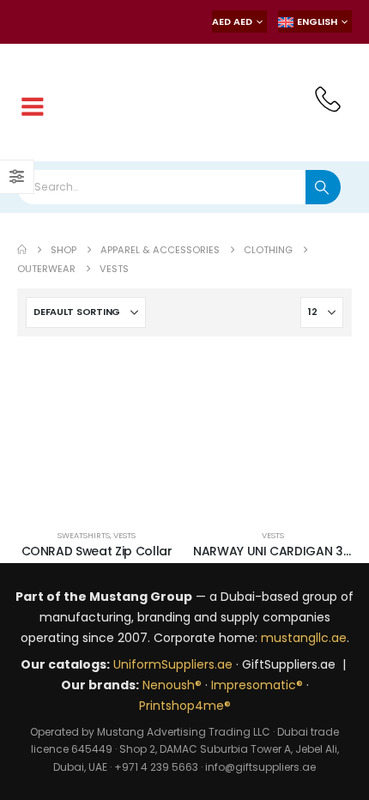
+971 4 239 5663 (156, 767)
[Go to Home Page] (22, 249)
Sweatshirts (83, 535)
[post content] (96, 433)
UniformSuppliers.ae (173, 664)
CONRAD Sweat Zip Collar (96, 551)
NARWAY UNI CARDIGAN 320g (279, 551)
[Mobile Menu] (32, 107)
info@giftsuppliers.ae (260, 767)
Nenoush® (172, 685)
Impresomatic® (257, 685)
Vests (124, 535)
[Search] (323, 187)
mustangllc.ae (304, 637)
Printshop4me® (185, 705)
